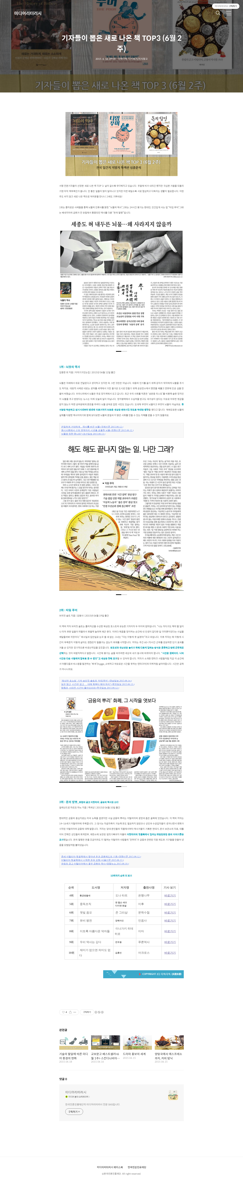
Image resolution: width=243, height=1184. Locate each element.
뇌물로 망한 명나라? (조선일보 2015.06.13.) (83, 433)
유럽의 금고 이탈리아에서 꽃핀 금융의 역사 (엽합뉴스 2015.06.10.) (95, 863)
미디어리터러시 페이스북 (110, 1167)
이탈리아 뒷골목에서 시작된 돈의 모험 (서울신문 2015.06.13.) (92, 860)
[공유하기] (70, 1012)
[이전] (64, 285)
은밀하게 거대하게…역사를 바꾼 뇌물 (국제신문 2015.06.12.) (92, 426)
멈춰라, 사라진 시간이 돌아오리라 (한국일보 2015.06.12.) (90, 687)
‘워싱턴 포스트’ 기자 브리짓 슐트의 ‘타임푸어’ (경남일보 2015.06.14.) (96, 680)
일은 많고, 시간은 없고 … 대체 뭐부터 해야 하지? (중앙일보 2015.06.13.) (97, 684)
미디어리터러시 (28, 13)
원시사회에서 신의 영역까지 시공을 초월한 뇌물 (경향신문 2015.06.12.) (97, 430)
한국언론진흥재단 (137, 1167)
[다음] (178, 285)
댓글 (63, 1079)
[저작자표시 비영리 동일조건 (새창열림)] (99, 1012)
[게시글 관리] (75, 1012)
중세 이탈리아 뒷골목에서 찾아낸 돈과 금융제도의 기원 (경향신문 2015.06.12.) (101, 856)
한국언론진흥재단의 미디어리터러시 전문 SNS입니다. (92, 1104)
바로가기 (170, 895)
